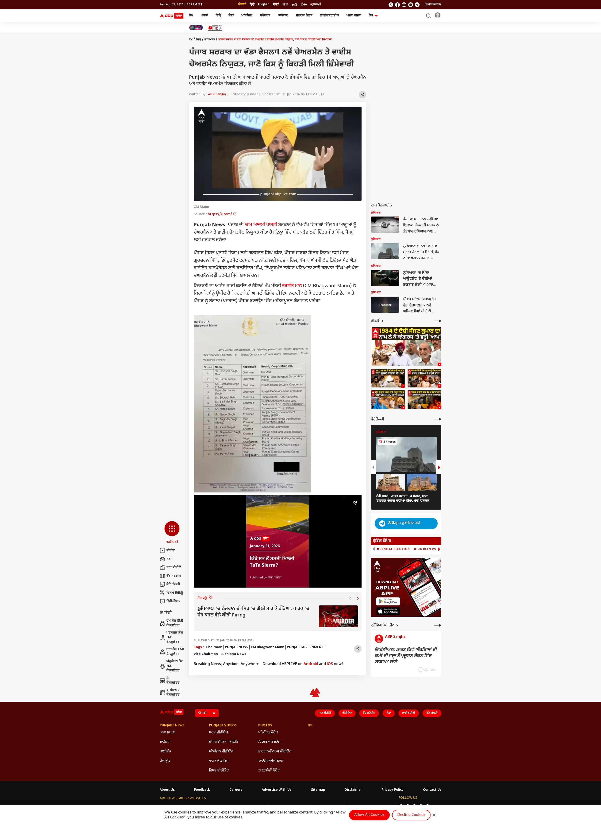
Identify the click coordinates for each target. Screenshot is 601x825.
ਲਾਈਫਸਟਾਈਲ (329, 15)
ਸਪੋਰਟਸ (265, 15)
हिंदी (252, 4)
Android (311, 664)
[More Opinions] (437, 625)
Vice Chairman (206, 654)
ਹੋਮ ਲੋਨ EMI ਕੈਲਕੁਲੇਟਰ (174, 623)
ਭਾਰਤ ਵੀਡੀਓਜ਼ (218, 761)
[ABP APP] (388, 601)
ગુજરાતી (315, 4)
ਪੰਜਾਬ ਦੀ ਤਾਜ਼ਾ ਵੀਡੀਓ (223, 742)
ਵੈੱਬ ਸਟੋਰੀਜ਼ (173, 576)
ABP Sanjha (217, 94)
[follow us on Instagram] (410, 5)
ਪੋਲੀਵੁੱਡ (165, 761)
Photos (265, 725)
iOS (330, 664)
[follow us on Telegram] (417, 5)
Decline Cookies (411, 815)
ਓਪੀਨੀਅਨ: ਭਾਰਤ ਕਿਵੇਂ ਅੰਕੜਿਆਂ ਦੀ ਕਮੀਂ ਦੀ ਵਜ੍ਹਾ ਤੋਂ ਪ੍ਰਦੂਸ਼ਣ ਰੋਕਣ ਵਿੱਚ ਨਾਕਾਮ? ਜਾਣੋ (406, 656)
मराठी (276, 4)
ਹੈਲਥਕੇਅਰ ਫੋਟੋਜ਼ (269, 742)
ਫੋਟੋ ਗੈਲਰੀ (173, 584)
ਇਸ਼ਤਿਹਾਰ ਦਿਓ (433, 5)
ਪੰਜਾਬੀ (242, 4)
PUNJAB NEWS (236, 647)
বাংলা (285, 4)
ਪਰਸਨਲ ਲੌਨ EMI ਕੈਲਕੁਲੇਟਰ (174, 637)
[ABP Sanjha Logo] (172, 16)
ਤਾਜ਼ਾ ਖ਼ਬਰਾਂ (167, 732)
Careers (235, 790)
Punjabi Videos (223, 725)
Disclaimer (353, 790)
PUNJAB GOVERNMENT (305, 647)
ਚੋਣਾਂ (231, 15)
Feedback (202, 790)
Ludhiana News (233, 654)
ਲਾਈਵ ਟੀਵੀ (408, 713)
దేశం (304, 4)
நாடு (294, 4)
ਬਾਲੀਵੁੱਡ (165, 751)
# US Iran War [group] (426, 549)
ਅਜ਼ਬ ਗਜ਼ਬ (354, 15)
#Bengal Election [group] (393, 549)
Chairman (214, 647)
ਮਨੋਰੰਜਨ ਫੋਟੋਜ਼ (268, 732)
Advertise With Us (276, 790)
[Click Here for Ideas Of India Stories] (215, 28)
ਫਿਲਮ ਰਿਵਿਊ (174, 593)
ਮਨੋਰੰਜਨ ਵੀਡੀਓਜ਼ (221, 751)
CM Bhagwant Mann (267, 647)
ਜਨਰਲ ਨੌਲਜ (304, 15)
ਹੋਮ (191, 15)
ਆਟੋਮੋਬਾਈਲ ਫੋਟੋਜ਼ (270, 761)
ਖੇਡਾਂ (169, 559)
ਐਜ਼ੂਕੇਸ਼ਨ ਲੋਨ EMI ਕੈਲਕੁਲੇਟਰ (174, 666)
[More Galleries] (437, 419)
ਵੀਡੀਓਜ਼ (347, 713)
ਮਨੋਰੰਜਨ (246, 15)
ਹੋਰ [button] (371, 15)
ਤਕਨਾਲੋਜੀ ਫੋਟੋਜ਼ (269, 770)
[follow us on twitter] (391, 5)
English (264, 4)
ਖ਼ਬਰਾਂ (204, 15)
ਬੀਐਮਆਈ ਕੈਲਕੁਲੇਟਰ (173, 692)
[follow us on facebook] (397, 5)
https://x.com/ (220, 214)
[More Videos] (437, 321)
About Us (167, 790)
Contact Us (432, 790)
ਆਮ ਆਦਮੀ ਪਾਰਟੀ (261, 225)
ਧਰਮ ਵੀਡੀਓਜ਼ (218, 732)
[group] (277, 616)
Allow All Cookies (369, 815)
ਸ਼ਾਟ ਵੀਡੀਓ (173, 567)
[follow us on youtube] (404, 5)
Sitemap (318, 790)
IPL (310, 725)
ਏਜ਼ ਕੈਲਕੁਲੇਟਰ (173, 680)
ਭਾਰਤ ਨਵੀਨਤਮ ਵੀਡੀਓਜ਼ (274, 751)
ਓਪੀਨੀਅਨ (173, 601)
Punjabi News (172, 725)
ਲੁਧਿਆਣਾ (209, 40)
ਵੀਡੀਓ (170, 550)
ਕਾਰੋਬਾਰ (283, 15)
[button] (171, 532)
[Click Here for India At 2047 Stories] (196, 28)
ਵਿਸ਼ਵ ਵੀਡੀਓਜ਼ (219, 770)
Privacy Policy (392, 790)
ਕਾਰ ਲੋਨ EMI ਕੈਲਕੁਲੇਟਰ (175, 651)
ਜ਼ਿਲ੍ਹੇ (218, 15)
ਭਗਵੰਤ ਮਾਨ (292, 286)
